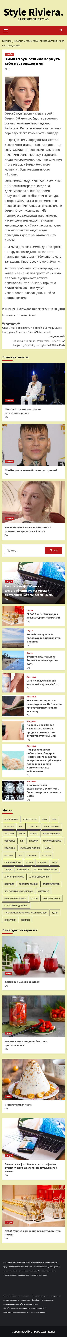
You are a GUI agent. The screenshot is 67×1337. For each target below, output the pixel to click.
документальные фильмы (18, 891)
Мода (48, 848)
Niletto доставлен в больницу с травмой (31, 470)
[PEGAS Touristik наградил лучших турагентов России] (13, 616)
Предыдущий (32, 327)
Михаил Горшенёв (30, 848)
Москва (8, 855)
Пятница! (32, 855)
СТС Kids (46, 855)
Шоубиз (9, 54)
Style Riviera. (33, 11)
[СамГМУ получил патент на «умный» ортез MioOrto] (13, 682)
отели (34, 898)
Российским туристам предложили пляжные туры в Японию (44, 638)
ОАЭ (20, 855)
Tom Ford (33, 826)
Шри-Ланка (23, 869)
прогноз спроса (51, 898)
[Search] (61, 30)
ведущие (9, 884)
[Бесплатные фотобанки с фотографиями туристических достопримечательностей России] (33, 1139)
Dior (44, 819)
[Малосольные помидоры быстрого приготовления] (33, 1016)
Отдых (9, 582)
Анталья (9, 834)
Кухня (8, 973)
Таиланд (42, 862)
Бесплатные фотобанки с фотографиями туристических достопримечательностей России (29, 590)
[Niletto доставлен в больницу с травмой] (33, 445)
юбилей (25, 920)
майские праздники (15, 898)
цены (55, 913)
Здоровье (31, 677)
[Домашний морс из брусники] (33, 956)
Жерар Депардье (51, 834)
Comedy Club (30, 819)
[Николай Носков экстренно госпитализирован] (33, 384)
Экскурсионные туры (46, 869)
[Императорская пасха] (33, 1079)
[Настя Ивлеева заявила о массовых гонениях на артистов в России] (33, 502)
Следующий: (38, 341)
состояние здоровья (16, 905)
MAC (21, 826)
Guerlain (9, 826)
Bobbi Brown (11, 819)
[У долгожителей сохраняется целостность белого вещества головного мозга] (13, 790)
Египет (34, 834)
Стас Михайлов (12, 862)
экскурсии (10, 920)
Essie (54, 819)
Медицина (9, 848)
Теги (54, 862)
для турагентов (51, 884)
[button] (5, 30)
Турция (8, 869)
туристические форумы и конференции (25, 913)
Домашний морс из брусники (22, 981)
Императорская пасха (18, 1104)
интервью (43, 891)
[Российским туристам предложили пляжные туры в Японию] (13, 638)
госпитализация (28, 884)
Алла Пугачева (52, 826)
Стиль (29, 862)
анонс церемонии (39, 877)
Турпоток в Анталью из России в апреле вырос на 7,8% (42, 660)
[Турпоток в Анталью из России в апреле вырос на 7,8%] (13, 660)
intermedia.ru (26, 315)
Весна (22, 834)
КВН (22, 841)
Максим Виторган (52, 841)
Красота (33, 841)
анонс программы (14, 877)
